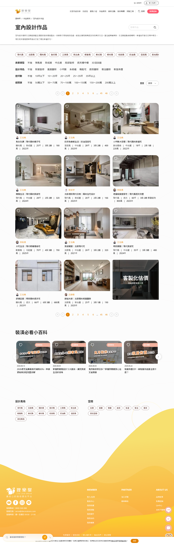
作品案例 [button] (102, 11)
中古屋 (58, 62)
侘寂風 (121, 54)
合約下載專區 (161, 510)
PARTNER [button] (126, 489)
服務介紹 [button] (93, 11)
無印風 (54, 54)
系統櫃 (73, 69)
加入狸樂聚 (138, 3)
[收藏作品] (18, 106)
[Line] (168, 510)
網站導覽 (107, 535)
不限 (30, 62)
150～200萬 (96, 82)
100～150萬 (80, 82)
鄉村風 (110, 54)
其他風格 (156, 54)
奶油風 (132, 54)
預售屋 (38, 62)
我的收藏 (90, 505)
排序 (150, 83)
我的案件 (90, 514)
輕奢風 (88, 54)
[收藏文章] (20, 344)
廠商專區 (125, 501)
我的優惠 (90, 522)
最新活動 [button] (111, 11)
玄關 (92, 408)
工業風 (65, 54)
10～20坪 (52, 75)
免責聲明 (66, 535)
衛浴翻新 (106, 69)
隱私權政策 (87, 535)
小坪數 (63, 69)
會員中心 (90, 501)
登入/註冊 (91, 497)
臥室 (127, 408)
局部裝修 (69, 62)
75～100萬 (65, 82)
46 (106, 93)
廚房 (118, 408)
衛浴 (136, 408)
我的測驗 (90, 510)
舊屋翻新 (52, 69)
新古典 (76, 54)
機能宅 (82, 69)
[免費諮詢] (168, 527)
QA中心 (159, 505)
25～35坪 (78, 75)
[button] (16, 357)
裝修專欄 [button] (121, 11)
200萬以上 (110, 82)
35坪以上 (90, 75)
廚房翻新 (94, 69)
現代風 (20, 54)
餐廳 (109, 408)
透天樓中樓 (83, 62)
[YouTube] (8, 502)
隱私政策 (114, 541)
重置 (142, 83)
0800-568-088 (21, 508)
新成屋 (48, 62)
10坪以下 (40, 75)
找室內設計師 (75, 11)
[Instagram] (22, 502)
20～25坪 (65, 75)
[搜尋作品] (154, 27)
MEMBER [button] (92, 489)
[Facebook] (15, 502)
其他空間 (93, 413)
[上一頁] (63, 93)
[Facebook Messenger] (168, 519)
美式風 (99, 54)
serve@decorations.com (25, 511)
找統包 (85, 11)
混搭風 (144, 54)
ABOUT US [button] (162, 489)
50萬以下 (40, 82)
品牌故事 (159, 497)
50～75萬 (52, 82)
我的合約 (90, 518)
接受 (134, 541)
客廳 (101, 408)
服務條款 (76, 535)
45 (101, 93)
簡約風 (43, 54)
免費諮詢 (153, 11)
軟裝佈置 (118, 69)
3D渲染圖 (97, 62)
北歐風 (32, 54)
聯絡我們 (97, 535)
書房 (145, 408)
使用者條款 (123, 541)
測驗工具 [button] (130, 11)
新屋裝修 (39, 69)
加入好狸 (125, 497)
